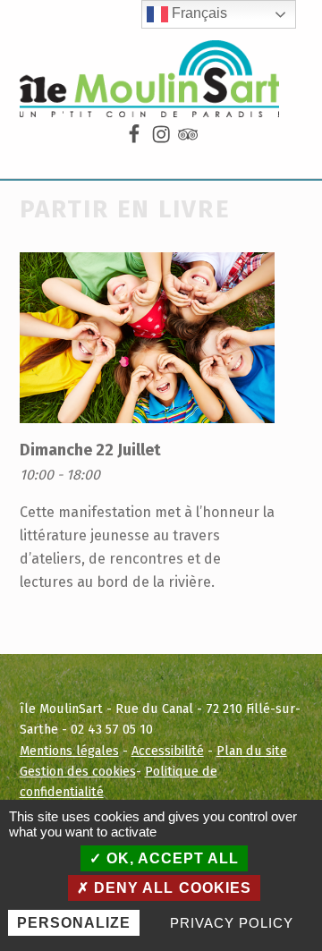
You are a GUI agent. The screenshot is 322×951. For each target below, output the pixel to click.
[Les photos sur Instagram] (161, 134)
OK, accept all (170, 858)
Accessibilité (167, 751)
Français (197, 13)
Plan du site (251, 751)
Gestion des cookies (78, 771)
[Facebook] (134, 134)
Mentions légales (69, 751)
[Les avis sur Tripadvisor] (188, 134)
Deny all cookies (169, 888)
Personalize (74, 922)
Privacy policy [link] (231, 922)
